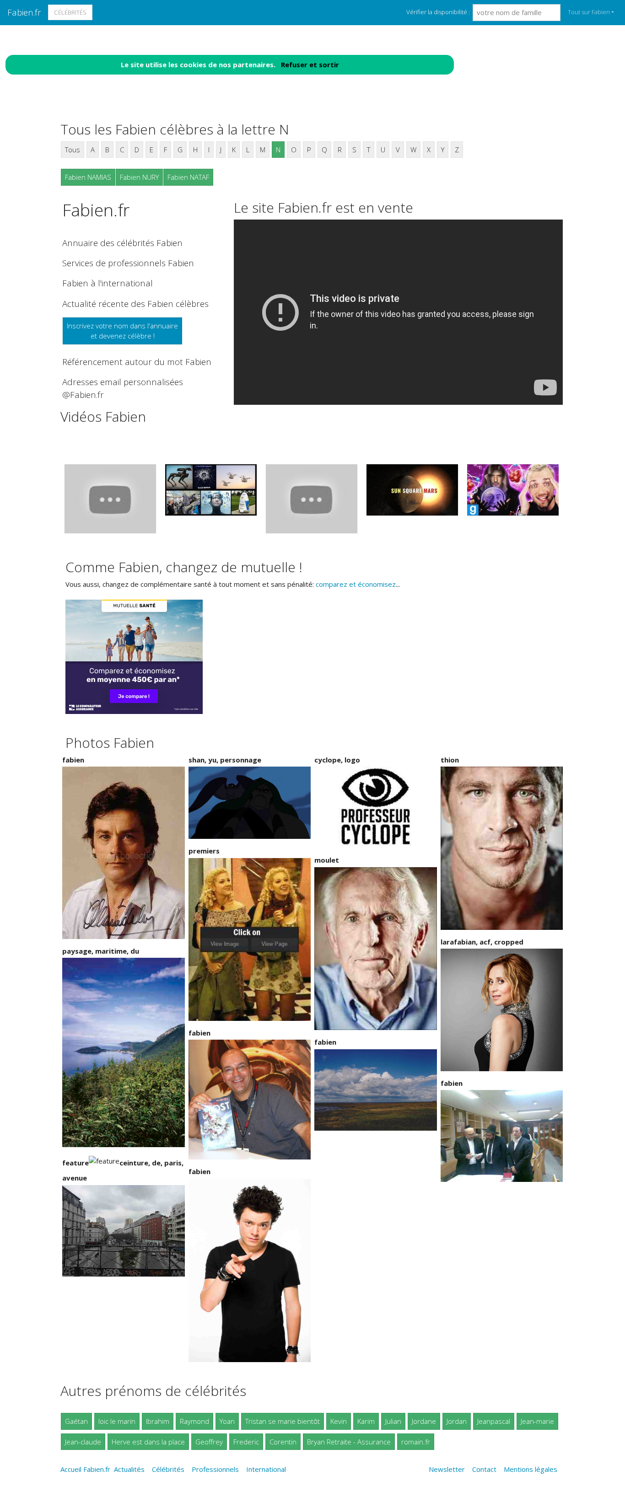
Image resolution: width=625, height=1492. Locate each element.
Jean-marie (537, 1421)
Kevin (338, 1421)
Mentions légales (530, 1469)
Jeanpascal (493, 1421)
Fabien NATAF (188, 177)
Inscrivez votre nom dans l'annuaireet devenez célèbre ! (122, 331)
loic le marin (116, 1421)
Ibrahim (157, 1421)
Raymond (194, 1421)
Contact (484, 1469)
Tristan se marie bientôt (282, 1421)
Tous (72, 149)
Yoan (227, 1421)
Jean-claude (83, 1441)
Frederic (246, 1441)
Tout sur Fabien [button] (589, 12)
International (266, 1469)
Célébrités (70, 12)
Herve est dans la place (148, 1441)
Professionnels (215, 1469)
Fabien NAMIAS (88, 177)
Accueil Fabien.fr (85, 1469)
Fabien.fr (24, 12)
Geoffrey (209, 1441)
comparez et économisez (356, 584)
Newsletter (447, 1469)
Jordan (457, 1421)
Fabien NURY (139, 177)
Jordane (424, 1421)
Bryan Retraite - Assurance (349, 1441)
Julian (393, 1421)
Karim (366, 1421)
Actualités (129, 1469)
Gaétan (76, 1421)
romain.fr (415, 1441)
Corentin (282, 1441)
